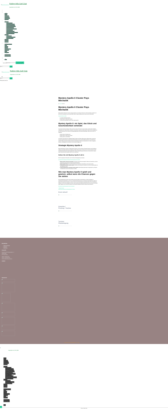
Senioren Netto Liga (7, 401)
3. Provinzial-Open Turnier (10, 31)
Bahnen (6, 45)
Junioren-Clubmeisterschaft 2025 (10, 373)
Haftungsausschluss (7, 245)
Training (6, 51)
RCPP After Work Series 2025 (11, 26)
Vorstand (6, 14)
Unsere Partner (5, 57)
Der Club (4, 12)
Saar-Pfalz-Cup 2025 (9, 30)
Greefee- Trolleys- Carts (8, 44)
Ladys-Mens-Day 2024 (9, 38)
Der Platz (3, 388)
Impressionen (7, 52)
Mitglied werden (7, 17)
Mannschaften (6, 360)
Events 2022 (6, 39)
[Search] (11, 67)
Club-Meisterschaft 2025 (10, 27)
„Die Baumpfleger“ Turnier (10, 33)
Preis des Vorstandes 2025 (10, 24)
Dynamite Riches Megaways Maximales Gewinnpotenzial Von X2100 (69, 159)
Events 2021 (6, 40)
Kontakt (4, 58)
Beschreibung (7, 50)
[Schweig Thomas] (8, 291)
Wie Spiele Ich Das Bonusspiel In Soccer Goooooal (66, 186)
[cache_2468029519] (8, 281)
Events (4, 20)
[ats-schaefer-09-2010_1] (8, 324)
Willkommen (4, 354)
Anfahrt (6, 59)
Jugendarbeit (7, 19)
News (4, 11)
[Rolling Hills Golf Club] (5, 4)
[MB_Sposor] (8, 335)
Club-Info (6, 13)
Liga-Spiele (4, 53)
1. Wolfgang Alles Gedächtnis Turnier (12, 32)
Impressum (5, 246)
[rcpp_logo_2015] (8, 329)
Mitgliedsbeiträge (7, 18)
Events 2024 (6, 34)
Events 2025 (5, 366)
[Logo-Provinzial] (6, 301)
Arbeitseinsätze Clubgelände (10, 37)
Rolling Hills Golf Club (18, 4)
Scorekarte (6, 47)
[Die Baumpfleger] (8, 315)
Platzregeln (6, 46)
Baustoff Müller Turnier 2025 (10, 25)
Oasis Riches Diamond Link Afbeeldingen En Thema (66, 189)
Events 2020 (5, 386)
